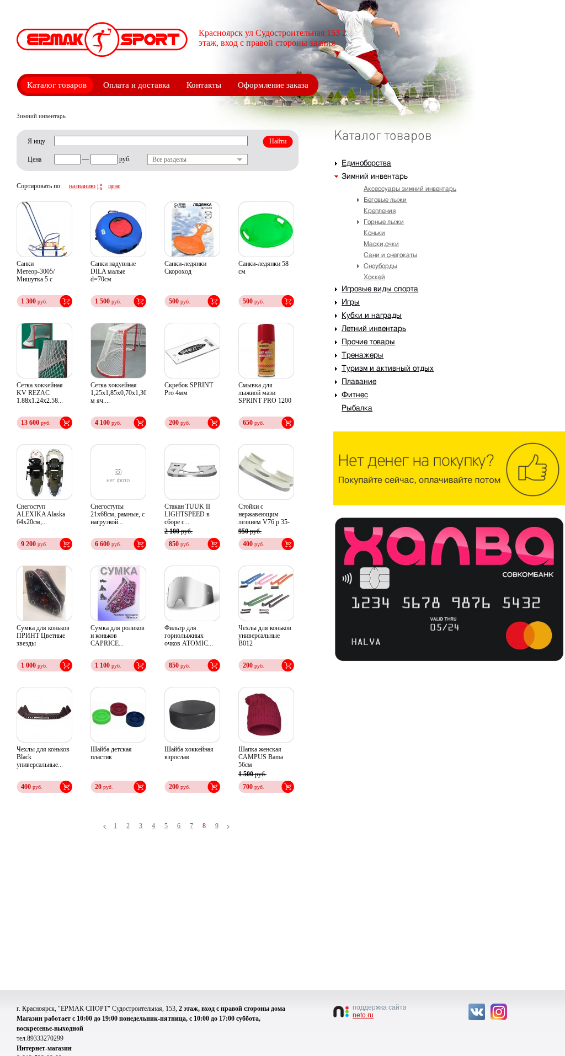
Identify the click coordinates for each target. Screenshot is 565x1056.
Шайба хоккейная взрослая (189, 753)
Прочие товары (368, 342)
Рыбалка (357, 408)
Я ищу (36, 141)
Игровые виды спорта (380, 289)
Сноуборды (380, 266)
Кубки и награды (372, 315)
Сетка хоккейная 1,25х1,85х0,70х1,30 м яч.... (118, 392)
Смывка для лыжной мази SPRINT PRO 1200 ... (264, 393)
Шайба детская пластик (111, 753)
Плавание (359, 382)
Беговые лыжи (385, 199)
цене (114, 186)
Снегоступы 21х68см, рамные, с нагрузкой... (117, 514)
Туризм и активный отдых (388, 368)
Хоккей (374, 277)
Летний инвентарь (374, 329)
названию (82, 186)
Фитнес (355, 395)
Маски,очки (381, 244)
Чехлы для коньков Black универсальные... (43, 757)
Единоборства (366, 163)
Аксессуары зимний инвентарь (410, 188)
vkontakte (476, 1012)
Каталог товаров (57, 85)
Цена (34, 159)
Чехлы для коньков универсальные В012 (264, 635)
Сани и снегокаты (390, 255)
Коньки (374, 233)
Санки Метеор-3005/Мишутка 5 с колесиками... (36, 272)
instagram (499, 1012)
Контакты (203, 85)
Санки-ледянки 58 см (263, 267)
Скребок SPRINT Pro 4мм (188, 389)
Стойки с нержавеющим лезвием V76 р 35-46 (264, 515)
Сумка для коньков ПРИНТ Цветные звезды (43, 635)
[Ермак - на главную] (102, 39)
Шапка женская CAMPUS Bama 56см (260, 757)
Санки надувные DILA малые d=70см (113, 271)
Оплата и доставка (136, 85)
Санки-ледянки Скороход (185, 267)
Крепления (380, 210)
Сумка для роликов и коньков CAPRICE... (117, 635)
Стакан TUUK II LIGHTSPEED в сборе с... (187, 514)
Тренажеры (362, 355)
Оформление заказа (273, 85)
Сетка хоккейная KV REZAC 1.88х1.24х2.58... (40, 392)
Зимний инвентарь (375, 176)
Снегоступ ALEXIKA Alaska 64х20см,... (41, 514)
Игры (351, 302)
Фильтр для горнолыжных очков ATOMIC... (188, 635)
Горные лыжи (384, 221)
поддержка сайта (379, 1011)
